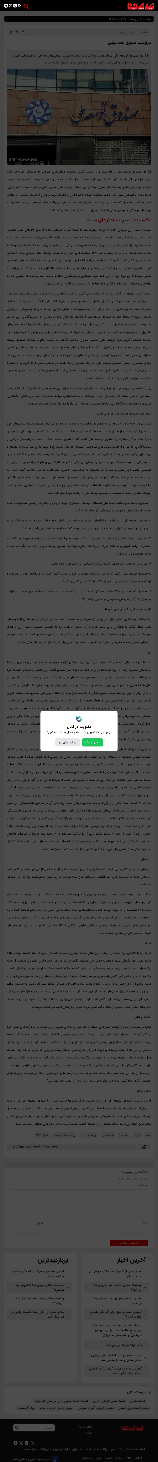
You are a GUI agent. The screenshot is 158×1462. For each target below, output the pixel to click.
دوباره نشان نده (67, 742)
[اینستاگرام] (15, 6)
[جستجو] (26, 6)
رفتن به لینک (92, 742)
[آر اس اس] (20, 6)
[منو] (120, 6)
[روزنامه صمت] (141, 6)
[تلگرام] (6, 6)
